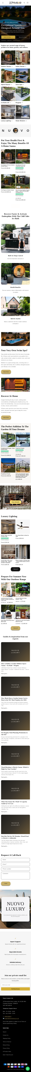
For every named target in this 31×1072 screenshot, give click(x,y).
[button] (2, 2)
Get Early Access (15, 988)
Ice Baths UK (5, 102)
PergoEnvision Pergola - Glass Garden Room (8, 449)
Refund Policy (6, 1045)
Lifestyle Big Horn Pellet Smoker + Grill (21, 599)
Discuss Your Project (23, 37)
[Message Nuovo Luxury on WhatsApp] (28, 1069)
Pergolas (18, 102)
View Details (15, 502)
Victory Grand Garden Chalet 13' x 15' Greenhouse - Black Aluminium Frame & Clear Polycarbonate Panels (22, 475)
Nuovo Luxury (13, 1069)
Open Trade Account (8, 1054)
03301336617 (8, 1016)
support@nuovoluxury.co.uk (12, 1018)
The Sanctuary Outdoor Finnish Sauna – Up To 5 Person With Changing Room (23, 191)
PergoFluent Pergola (5, 473)
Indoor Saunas (20, 66)
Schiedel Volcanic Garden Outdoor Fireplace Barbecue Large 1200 (7, 599)
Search (4, 1031)
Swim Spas (19, 84)
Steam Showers (20, 120)
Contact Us (5, 1035)
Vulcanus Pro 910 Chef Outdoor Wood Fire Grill (23, 621)
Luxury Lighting (6, 120)
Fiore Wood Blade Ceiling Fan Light (22, 536)
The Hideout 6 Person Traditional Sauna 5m (20, 166)
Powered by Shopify (20, 1069)
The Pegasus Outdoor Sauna (7, 190)
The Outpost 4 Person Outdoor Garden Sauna (8, 166)
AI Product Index (7, 1051)
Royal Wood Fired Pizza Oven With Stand (7, 621)
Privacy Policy (6, 1048)
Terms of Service (7, 1041)
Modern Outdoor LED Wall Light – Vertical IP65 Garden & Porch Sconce (23, 561)
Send (5, 883)
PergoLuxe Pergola (20, 448)
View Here (6, 371)
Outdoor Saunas (6, 66)
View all (15, 206)
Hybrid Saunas (5, 84)
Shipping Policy (6, 1038)
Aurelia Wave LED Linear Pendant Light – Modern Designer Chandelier (6, 561)
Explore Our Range (8, 37)
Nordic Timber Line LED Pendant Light (6, 536)
